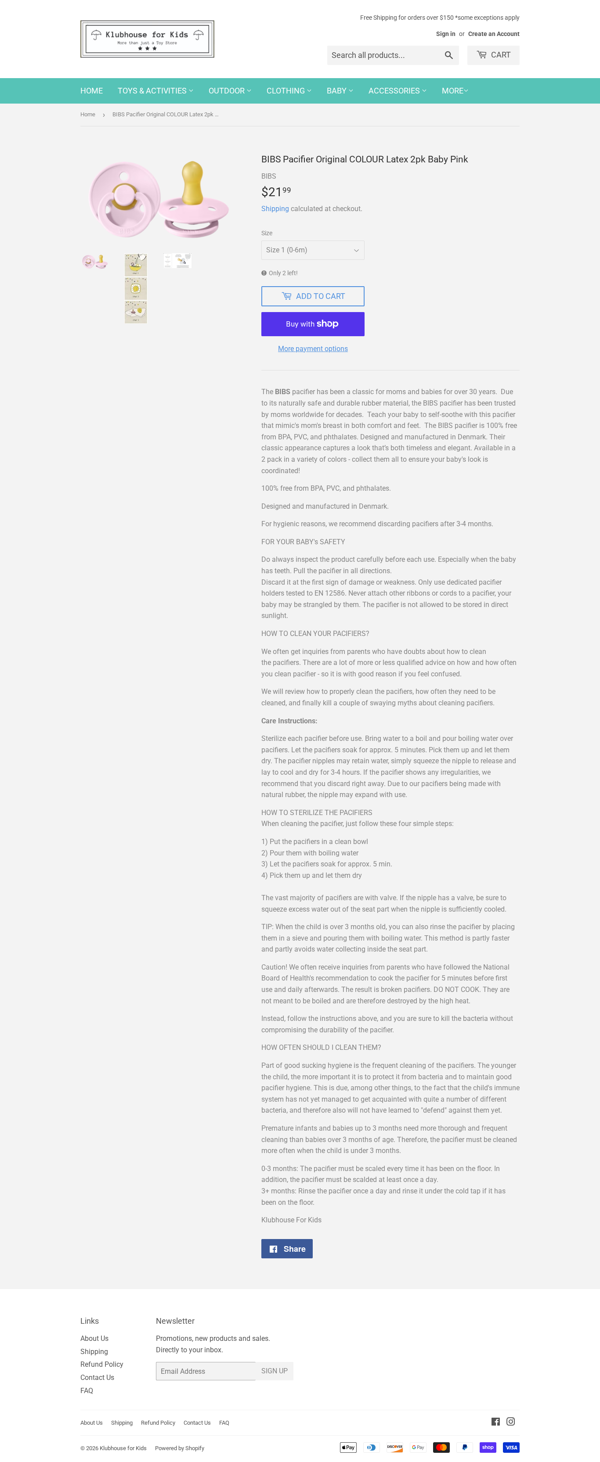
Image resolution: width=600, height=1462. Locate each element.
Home (91, 90)
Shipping (275, 209)
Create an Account (494, 33)
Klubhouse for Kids (123, 1448)
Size (266, 233)
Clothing (287, 90)
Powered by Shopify (179, 1448)
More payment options (313, 349)
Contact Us (97, 1377)
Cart (500, 54)
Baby (337, 90)
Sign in (445, 33)
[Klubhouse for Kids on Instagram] (510, 1423)
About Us (94, 1338)
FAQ (86, 1391)
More (452, 90)
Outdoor (227, 90)
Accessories (395, 90)
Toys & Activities (153, 90)
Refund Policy (101, 1364)
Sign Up (274, 1371)
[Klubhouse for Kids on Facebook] (495, 1423)
